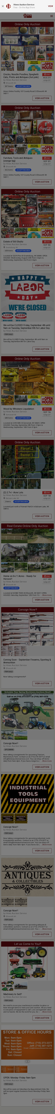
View (50, 6)
